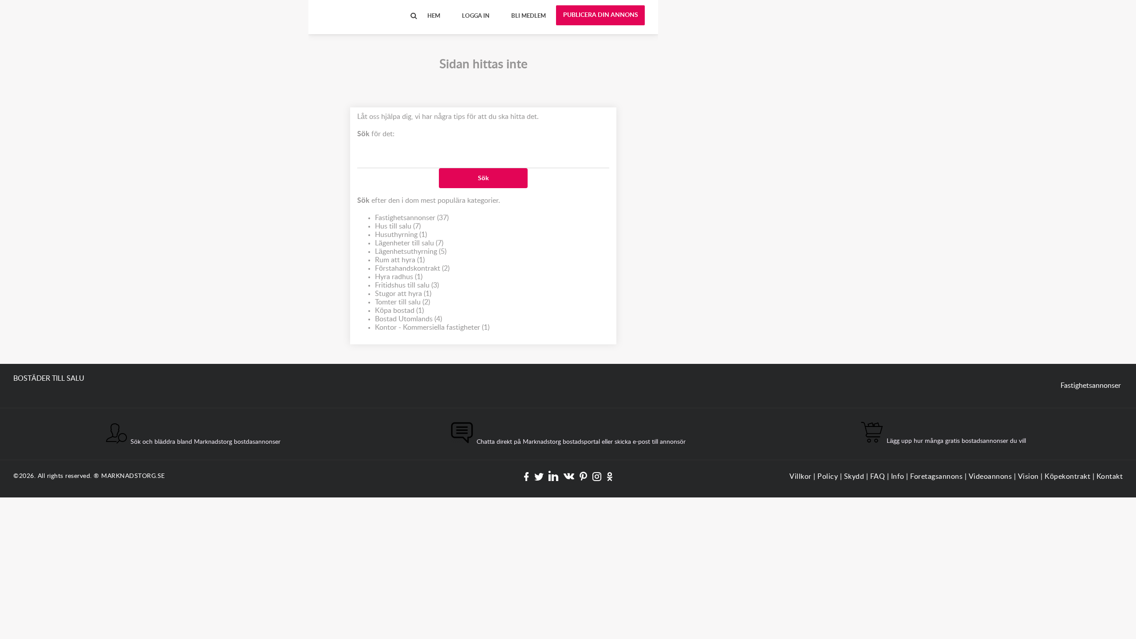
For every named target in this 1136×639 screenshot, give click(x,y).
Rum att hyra (400, 260)
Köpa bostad (399, 310)
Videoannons (990, 476)
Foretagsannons (936, 476)
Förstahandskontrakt (412, 268)
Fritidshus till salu (407, 285)
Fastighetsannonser (412, 217)
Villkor (800, 476)
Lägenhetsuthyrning (410, 251)
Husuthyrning (401, 234)
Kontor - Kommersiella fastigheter (432, 327)
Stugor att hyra (403, 293)
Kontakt (1110, 476)
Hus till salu (398, 226)
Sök (483, 178)
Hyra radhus (398, 276)
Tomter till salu (402, 302)
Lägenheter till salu (409, 243)
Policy (827, 476)
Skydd (854, 476)
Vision (1028, 476)
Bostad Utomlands (408, 319)
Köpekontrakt (1067, 476)
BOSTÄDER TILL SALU (357, 8)
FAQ (877, 476)
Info (897, 476)
